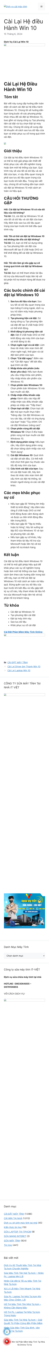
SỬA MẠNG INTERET (15, 1236)
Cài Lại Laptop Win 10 (18, 670)
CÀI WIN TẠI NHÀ (13, 1218)
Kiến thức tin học (13, 1227)
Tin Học (8, 1245)
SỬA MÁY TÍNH (12, 1240)
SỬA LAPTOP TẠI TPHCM (17, 1231)
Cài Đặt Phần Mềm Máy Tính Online (23, 632)
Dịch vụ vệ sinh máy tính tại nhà (20, 1223)
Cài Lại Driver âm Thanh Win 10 (23, 666)
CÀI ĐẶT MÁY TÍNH (17, 662)
